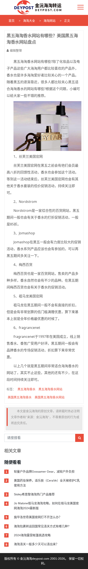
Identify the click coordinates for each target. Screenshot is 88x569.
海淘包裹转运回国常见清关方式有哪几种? (41, 526)
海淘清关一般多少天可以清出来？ (36, 544)
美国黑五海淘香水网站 (50, 397)
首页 (12, 20)
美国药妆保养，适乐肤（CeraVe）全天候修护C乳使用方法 (47, 483)
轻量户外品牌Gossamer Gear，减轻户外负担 (44, 471)
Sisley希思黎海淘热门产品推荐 (34, 494)
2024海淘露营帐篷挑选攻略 (32, 535)
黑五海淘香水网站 (50, 389)
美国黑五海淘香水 (20, 397)
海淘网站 (50, 20)
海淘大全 (29, 20)
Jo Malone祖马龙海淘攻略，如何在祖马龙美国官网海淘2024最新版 (46, 506)
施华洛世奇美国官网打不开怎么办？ (38, 517)
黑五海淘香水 (26, 389)
